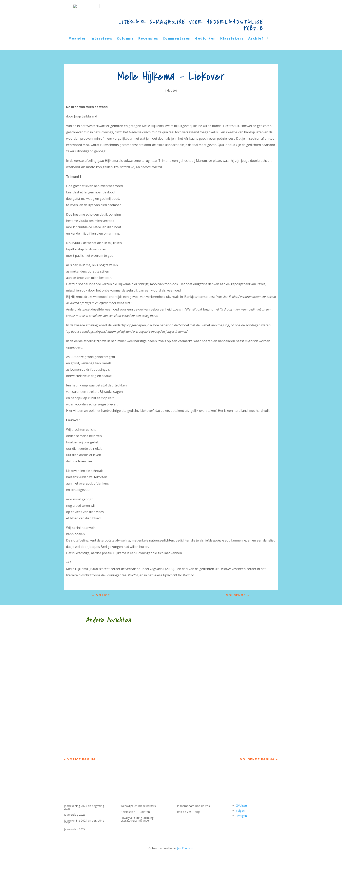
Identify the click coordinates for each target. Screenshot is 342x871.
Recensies (148, 39)
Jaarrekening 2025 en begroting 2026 (84, 807)
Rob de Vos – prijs (188, 812)
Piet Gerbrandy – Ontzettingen (106, 729)
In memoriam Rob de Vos (193, 806)
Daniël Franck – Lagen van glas (105, 645)
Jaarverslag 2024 (74, 829)
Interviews (101, 39)
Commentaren (177, 39)
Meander (77, 39)
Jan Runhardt (185, 848)
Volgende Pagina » (259, 759)
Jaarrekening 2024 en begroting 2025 (84, 822)
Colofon (145, 812)
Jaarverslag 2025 (74, 814)
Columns (125, 39)
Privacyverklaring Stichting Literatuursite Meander (137, 819)
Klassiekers (232, 39)
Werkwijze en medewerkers (138, 806)
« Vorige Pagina (80, 759)
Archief (255, 39)
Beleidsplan (128, 812)
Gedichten (205, 39)
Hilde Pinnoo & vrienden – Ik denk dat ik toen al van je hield (143, 687)
